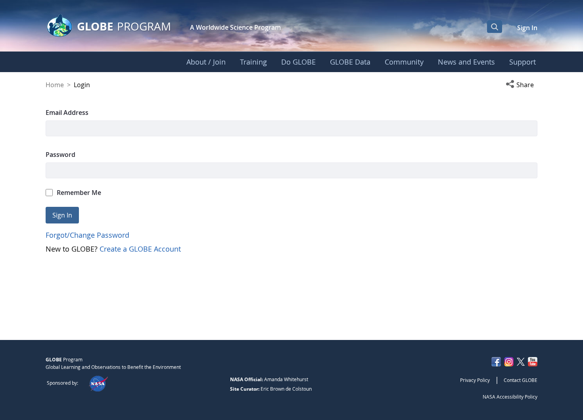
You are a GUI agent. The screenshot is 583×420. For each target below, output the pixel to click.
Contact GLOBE (520, 380)
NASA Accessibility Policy (510, 396)
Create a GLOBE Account (140, 249)
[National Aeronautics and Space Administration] (98, 383)
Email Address (67, 112)
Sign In (527, 27)
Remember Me (79, 192)
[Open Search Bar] (494, 26)
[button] (521, 85)
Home (55, 84)
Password (60, 154)
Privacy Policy (475, 380)
